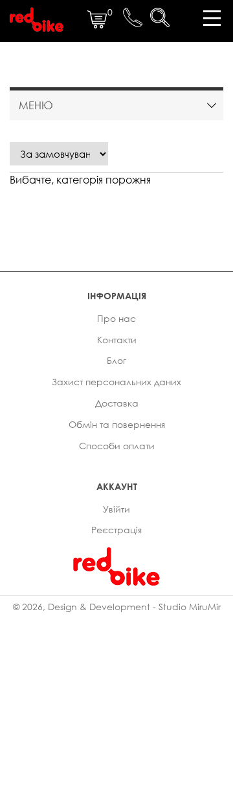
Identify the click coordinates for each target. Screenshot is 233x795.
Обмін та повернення (117, 424)
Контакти (117, 339)
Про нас (116, 318)
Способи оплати (117, 445)
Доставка (117, 403)
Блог (116, 360)
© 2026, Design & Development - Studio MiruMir (117, 606)
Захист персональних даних (116, 381)
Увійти (116, 509)
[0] (97, 25)
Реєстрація (116, 529)
